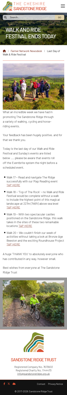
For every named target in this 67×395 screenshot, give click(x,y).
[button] (62, 6)
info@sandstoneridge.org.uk (33, 373)
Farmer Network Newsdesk (26, 51)
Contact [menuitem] (41, 383)
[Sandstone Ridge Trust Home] (7, 6)
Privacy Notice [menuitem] (55, 383)
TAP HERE (13, 185)
